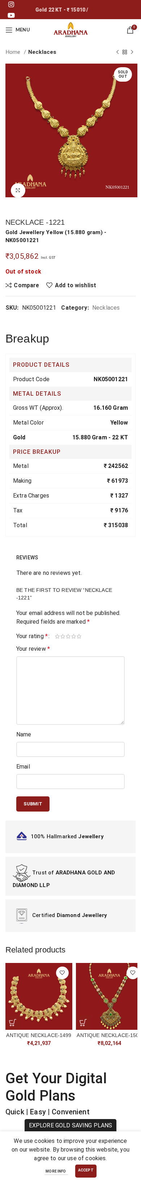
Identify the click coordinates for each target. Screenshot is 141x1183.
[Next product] (132, 52)
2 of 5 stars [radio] (63, 636)
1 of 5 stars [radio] (57, 636)
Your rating (32, 636)
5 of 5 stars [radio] (79, 636)
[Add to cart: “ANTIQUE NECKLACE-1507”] (83, 1022)
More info (56, 1171)
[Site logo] (70, 29)
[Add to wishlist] (62, 973)
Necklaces (42, 52)
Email (23, 766)
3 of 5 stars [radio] (68, 636)
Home (13, 52)
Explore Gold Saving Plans (70, 1125)
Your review (33, 648)
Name (23, 734)
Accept (86, 1170)
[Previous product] (117, 52)
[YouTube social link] (11, 15)
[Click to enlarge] (18, 190)
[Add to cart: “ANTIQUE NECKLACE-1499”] (12, 1022)
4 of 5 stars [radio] (74, 636)
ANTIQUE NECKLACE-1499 (38, 1035)
